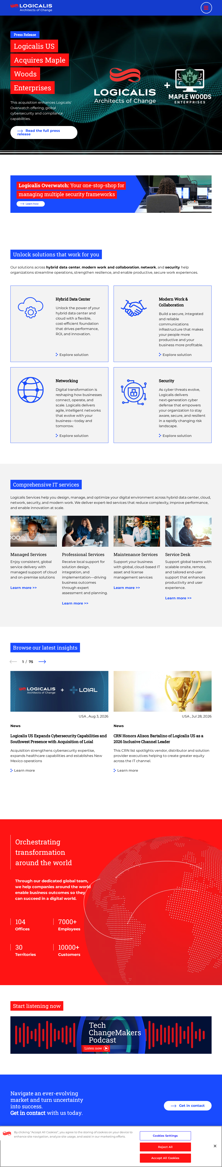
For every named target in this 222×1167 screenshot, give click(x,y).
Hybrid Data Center (73, 299)
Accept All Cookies (165, 1158)
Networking (67, 380)
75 (31, 662)
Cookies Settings (165, 1135)
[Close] (215, 1146)
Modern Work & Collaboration (173, 301)
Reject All (165, 1147)
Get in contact (191, 1106)
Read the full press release (38, 132)
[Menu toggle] (206, 8)
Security (166, 380)
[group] (59, 737)
